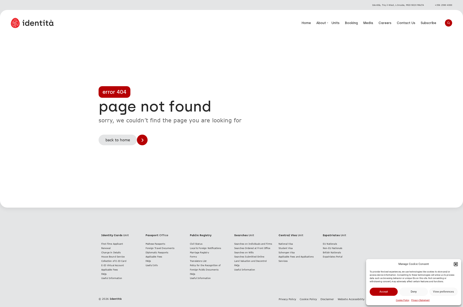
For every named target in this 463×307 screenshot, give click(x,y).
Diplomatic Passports (157, 252)
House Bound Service (113, 256)
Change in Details (111, 252)
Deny (414, 291)
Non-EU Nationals (332, 248)
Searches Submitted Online (249, 256)
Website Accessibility (351, 299)
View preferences (443, 291)
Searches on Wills (244, 252)
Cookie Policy (402, 300)
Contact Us (406, 23)
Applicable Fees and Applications (296, 256)
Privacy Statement (420, 300)
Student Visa (286, 248)
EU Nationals (330, 243)
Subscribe (428, 23)
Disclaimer (327, 299)
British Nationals (332, 252)
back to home (117, 140)
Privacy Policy (287, 299)
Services (283, 261)
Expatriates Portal (332, 256)
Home (306, 23)
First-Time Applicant (112, 243)
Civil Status (196, 243)
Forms (193, 256)
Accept (383, 291)
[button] (456, 264)
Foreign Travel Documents (160, 248)
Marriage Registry (199, 252)
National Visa (286, 243)
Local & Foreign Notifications (205, 248)
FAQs (104, 274)
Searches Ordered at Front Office (252, 248)
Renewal (106, 248)
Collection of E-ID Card (113, 261)
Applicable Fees (109, 269)
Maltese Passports (155, 243)
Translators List (198, 261)
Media (368, 23)
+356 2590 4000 (443, 5)
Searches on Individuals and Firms (253, 243)
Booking (351, 23)
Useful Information (111, 278)
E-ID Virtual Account (112, 265)
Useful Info (152, 265)
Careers (385, 23)
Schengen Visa (287, 252)
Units (335, 23)
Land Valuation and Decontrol (250, 261)
